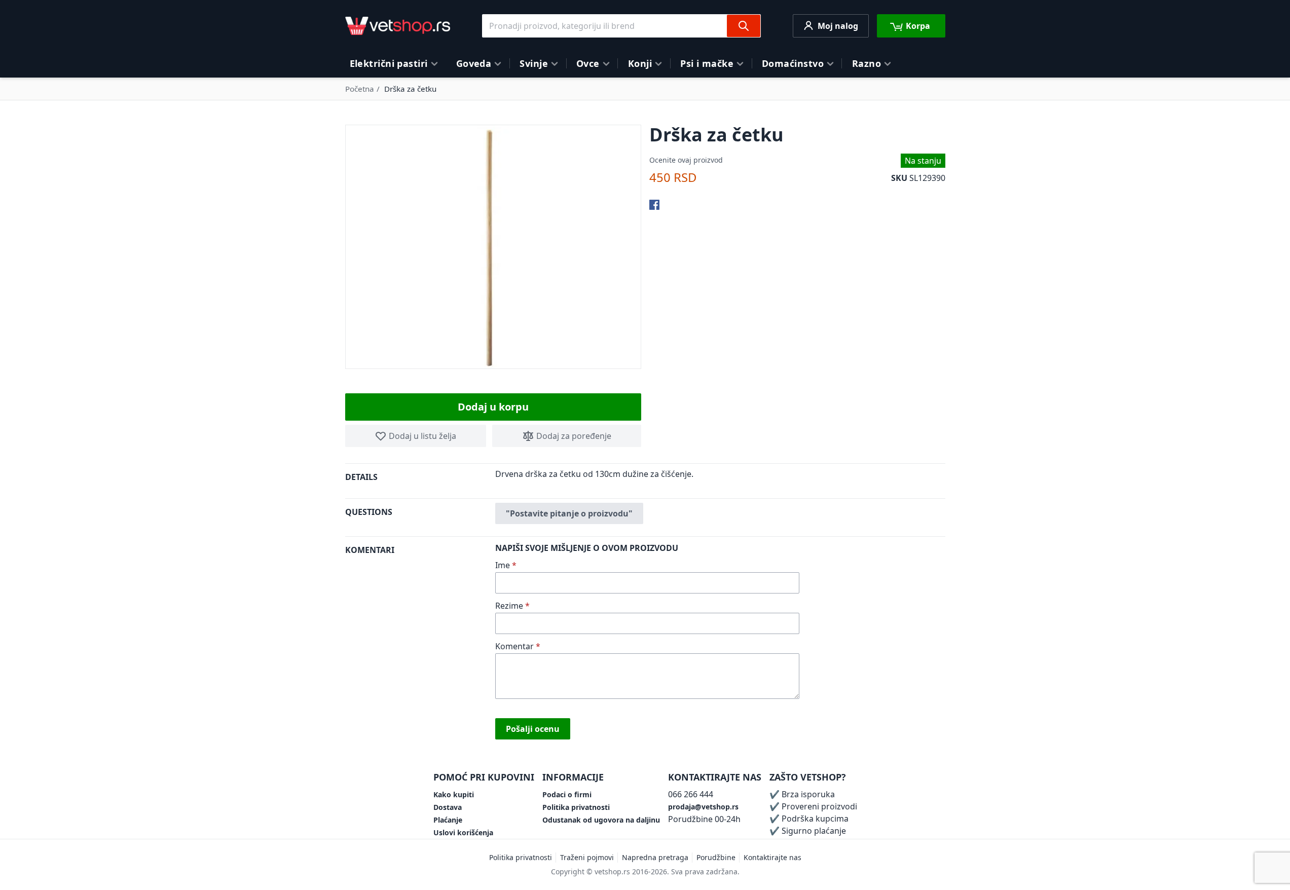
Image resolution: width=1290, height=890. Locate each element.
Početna (359, 89)
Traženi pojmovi (587, 857)
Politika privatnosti (576, 807)
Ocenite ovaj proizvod (686, 160)
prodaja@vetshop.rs (703, 806)
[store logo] (397, 26)
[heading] (420, 480)
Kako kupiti (453, 794)
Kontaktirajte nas (772, 857)
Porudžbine (715, 857)
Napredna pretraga (655, 857)
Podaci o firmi (567, 794)
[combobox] (621, 25)
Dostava (447, 807)
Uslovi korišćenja (463, 832)
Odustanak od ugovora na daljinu (601, 820)
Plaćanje (447, 820)
